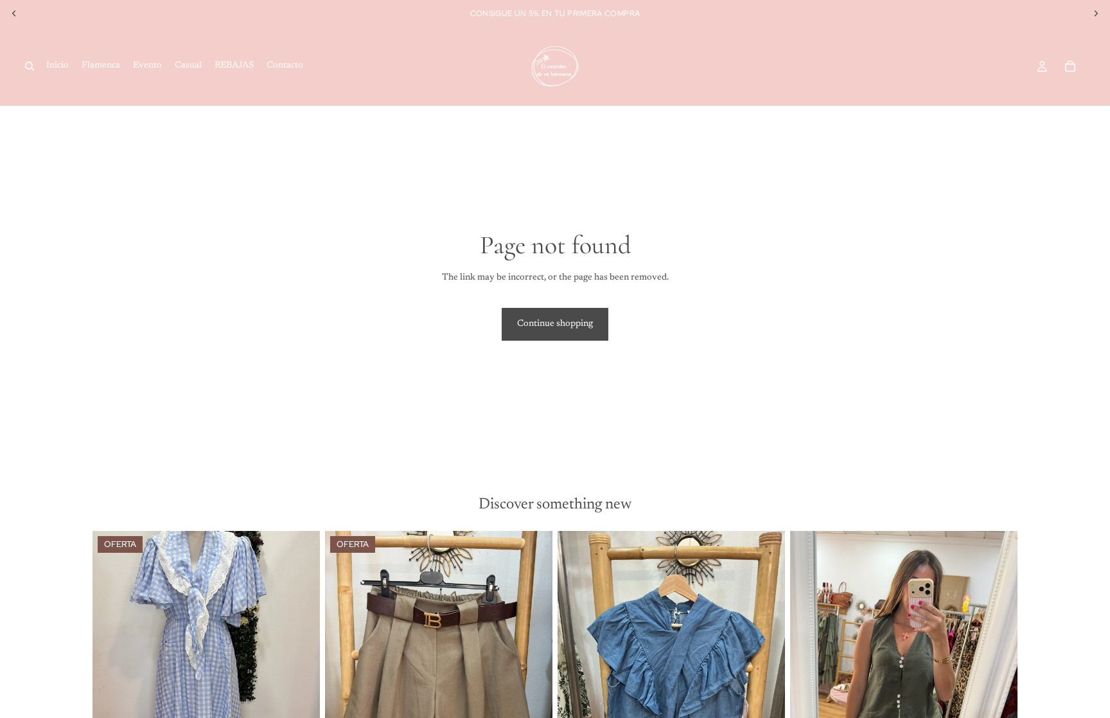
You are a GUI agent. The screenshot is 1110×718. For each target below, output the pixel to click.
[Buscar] (29, 66)
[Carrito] (1070, 66)
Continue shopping (555, 323)
